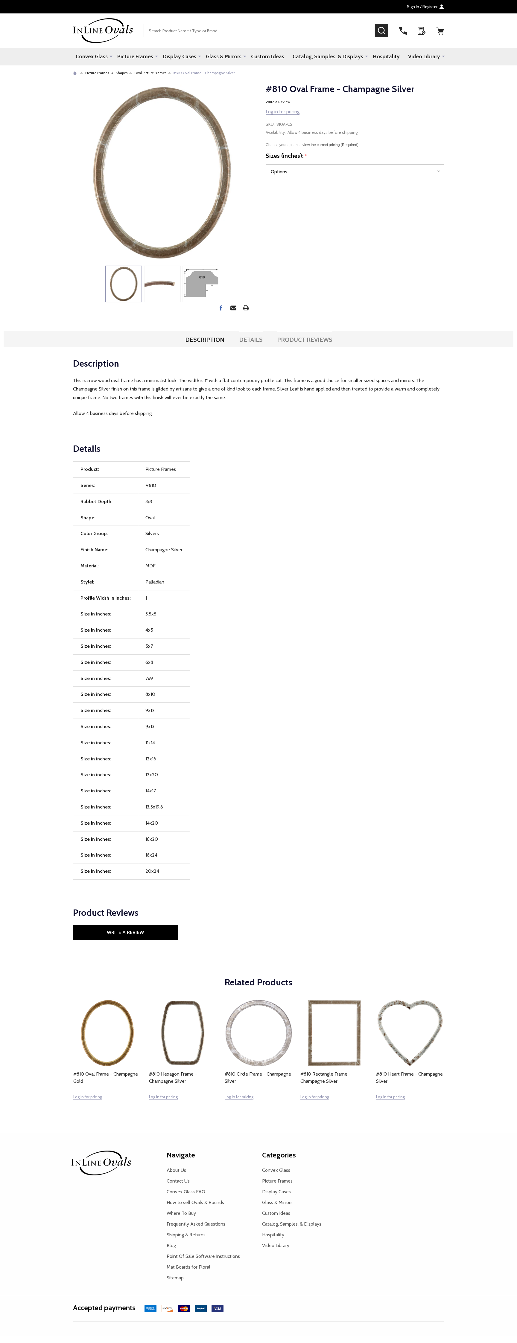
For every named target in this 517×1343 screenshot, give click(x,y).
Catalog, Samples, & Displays (328, 56)
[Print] (246, 307)
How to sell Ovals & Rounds (195, 1202)
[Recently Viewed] (421, 31)
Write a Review (278, 101)
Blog (171, 1245)
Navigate (181, 1155)
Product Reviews (304, 339)
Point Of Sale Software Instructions (203, 1256)
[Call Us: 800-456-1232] (403, 31)
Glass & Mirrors (223, 56)
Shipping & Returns (186, 1235)
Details (251, 339)
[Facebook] (220, 307)
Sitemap (175, 1278)
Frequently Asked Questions (196, 1224)
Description (204, 339)
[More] (111, 56)
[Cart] (440, 31)
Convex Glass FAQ (186, 1192)
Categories (279, 1155)
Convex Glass (92, 56)
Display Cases (179, 56)
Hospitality (386, 56)
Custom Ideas (267, 56)
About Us (176, 1170)
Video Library (424, 56)
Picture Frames (135, 56)
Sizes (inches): (287, 156)
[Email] (233, 307)
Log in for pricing (282, 111)
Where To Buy (181, 1213)
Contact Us (178, 1181)
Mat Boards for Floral (188, 1267)
